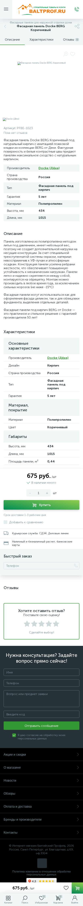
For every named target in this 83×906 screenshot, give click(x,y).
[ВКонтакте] (42, 863)
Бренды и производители (23, 819)
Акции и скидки (15, 754)
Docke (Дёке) (49, 168)
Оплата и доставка (18, 806)
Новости (10, 780)
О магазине (12, 767)
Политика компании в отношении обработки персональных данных (41, 873)
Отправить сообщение (41, 726)
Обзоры (9, 793)
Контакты (11, 832)
